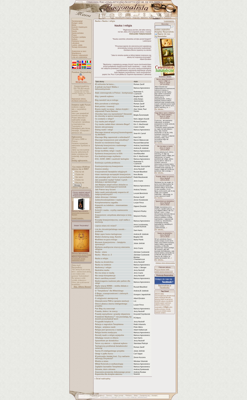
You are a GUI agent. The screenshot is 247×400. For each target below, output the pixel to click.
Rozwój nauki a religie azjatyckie (109, 335)
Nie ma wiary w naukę (104, 273)
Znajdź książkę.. (78, 218)
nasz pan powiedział (80, 113)
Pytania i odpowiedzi (80, 55)
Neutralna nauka (102, 270)
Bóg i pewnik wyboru (104, 96)
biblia (162, 294)
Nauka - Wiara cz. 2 (103, 255)
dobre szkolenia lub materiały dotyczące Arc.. (80, 156)
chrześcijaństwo (160, 296)
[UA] (88, 64)
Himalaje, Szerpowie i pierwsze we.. (81, 131)
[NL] (88, 67)
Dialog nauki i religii (104, 130)
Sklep (136, 395)
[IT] (88, 61)
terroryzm (158, 311)
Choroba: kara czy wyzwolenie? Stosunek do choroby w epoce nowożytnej (113, 115)
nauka (157, 303)
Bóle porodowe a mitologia (107, 104)
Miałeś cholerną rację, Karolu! (108, 237)
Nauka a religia (101, 258)
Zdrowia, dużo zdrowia (105, 369)
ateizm (157, 294)
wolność (158, 313)
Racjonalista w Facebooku (164, 286)
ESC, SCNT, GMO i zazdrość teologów (112, 159)
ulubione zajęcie (78, 107)
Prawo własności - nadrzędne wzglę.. (79, 119)
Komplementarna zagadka (106, 203)
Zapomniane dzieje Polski (81, 255)
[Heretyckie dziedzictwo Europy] (81, 209)
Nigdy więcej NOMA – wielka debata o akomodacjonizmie (111, 287)
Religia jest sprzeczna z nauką (108, 330)
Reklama (129, 395)
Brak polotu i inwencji (104, 106)
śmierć (163, 313)
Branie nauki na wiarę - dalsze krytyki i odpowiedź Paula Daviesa (112, 110)
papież (162, 303)
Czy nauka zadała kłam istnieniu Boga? (112, 124)
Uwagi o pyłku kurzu (104, 354)
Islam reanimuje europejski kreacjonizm (113, 174)
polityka (157, 305)
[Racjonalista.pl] (123, 12)
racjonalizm (159, 307)
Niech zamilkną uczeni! (105, 278)
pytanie (75, 111)
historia (157, 299)
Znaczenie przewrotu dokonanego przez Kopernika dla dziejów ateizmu (112, 373)
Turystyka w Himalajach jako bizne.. (81, 127)
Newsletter (162, 36)
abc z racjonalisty (79, 109)
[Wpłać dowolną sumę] (81, 80)
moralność (169, 301)
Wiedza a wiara (101, 361)
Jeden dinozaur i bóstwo (106, 197)
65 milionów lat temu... (105, 84)
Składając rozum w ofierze (106, 338)
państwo (168, 303)
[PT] (79, 64)
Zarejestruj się (145, 395)
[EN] (79, 61)
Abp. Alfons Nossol (82, 287)
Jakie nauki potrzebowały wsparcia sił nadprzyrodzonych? (112, 193)
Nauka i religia (108, 21)
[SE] (83, 67)
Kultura (74, 39)
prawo (168, 305)
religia (166, 307)
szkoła (168, 309)
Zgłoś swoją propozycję (164, 272)
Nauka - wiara (101, 252)
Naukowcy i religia (103, 267)
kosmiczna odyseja (80, 115)
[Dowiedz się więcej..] (165, 75)
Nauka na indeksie (103, 265)
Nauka (74, 31)
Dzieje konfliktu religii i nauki (108, 151)
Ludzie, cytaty (77, 45)
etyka (157, 297)
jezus (171, 299)
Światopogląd (77, 21)
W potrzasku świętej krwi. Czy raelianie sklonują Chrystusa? (112, 357)
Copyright (113, 397)
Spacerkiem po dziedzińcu (106, 341)
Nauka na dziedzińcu (104, 262)
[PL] (74, 61)
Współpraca (76, 53)
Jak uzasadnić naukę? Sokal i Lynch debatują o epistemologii (111, 181)
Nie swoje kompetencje (105, 276)
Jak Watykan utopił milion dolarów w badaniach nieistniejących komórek (111, 186)
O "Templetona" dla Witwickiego (109, 291)
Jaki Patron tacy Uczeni (105, 189)
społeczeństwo (160, 309)
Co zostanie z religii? (104, 119)
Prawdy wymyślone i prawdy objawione (112, 314)
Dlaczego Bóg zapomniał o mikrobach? (112, 137)
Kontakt (154, 395)
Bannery (109, 395)
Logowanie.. (169, 21)
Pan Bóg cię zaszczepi (105, 309)
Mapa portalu (118, 395)
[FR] (83, 61)
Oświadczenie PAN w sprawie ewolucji (112, 301)
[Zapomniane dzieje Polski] (81, 251)
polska (163, 305)
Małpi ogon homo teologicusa (108, 234)
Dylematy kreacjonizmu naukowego (110, 145)
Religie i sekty (77, 23)
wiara (164, 311)
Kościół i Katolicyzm (79, 27)
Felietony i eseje (78, 41)
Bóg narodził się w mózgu (106, 100)
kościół (157, 301)
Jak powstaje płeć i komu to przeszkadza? (113, 177)
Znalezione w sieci (79, 51)
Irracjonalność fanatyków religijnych (111, 172)
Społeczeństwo (78, 33)
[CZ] (74, 67)
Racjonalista (104, 397)
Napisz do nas (164, 34)
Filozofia (75, 29)
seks (170, 307)
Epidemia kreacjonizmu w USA (108, 153)
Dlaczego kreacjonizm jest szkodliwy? (112, 140)
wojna (169, 311)
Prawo (74, 35)
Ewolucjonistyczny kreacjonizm (109, 166)
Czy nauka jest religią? (105, 121)
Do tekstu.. (159, 109)
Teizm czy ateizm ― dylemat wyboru (111, 343)
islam (162, 299)
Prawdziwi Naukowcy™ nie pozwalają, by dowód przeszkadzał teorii (113, 318)
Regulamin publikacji (97, 395)
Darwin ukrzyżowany (104, 127)
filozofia (168, 297)
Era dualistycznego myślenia (107, 156)
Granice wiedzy (101, 169)
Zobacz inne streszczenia (165, 263)
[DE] (83, 64)
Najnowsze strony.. (79, 99)
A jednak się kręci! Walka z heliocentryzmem (107, 88)
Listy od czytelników (79, 57)
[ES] (74, 64)
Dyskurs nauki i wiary (104, 148)
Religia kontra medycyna (106, 332)
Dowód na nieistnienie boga (107, 143)
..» (169, 107)
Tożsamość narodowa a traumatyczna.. (81, 123)
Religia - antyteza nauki (105, 327)
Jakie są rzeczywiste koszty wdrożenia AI (80, 151)
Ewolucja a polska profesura (107, 163)
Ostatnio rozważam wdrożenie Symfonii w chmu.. (81, 145)
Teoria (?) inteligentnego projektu (109, 351)
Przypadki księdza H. (104, 322)
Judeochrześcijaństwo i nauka (108, 200)
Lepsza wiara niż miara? (105, 226)
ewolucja (162, 297)
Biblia (74, 25)
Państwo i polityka (79, 37)
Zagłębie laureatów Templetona (108, 367)
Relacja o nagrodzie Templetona (109, 324)
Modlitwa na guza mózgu (106, 240)
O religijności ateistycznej (106, 298)
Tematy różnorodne (79, 47)
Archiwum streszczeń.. (80, 101)
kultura (163, 301)
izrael (167, 299)
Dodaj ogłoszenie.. (80, 160)
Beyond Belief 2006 (162, 270)
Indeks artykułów (162, 30)
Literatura (75, 43)
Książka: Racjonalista (164, 32)
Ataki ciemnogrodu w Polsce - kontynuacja (114, 93)
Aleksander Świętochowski (140, 34)
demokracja (171, 296)
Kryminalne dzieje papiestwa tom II (78, 259)
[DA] (79, 67)
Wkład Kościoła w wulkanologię (109, 364)
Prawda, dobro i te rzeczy (106, 311)
